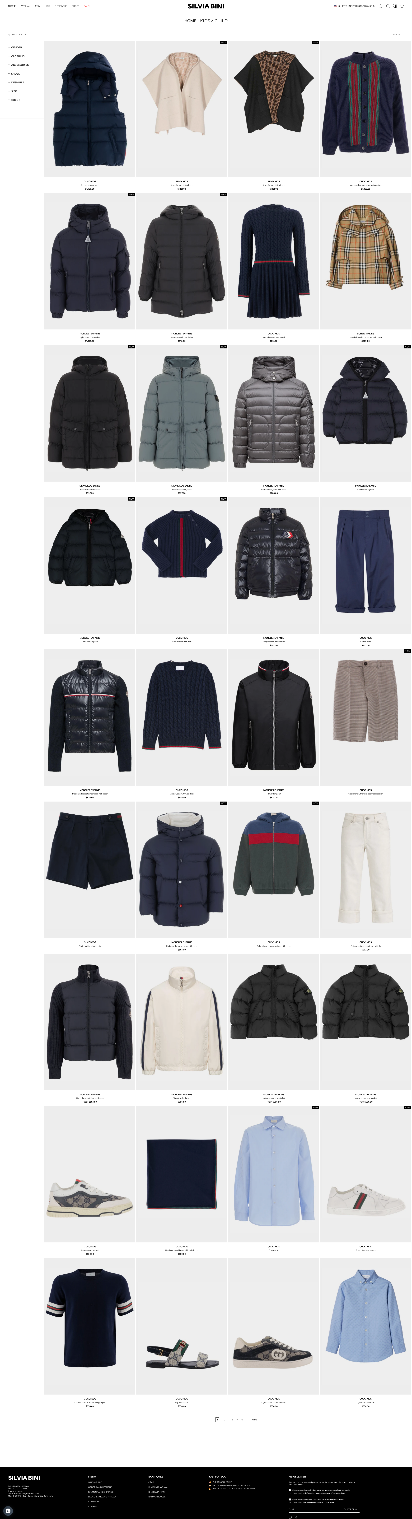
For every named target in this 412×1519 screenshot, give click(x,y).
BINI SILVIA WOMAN (158, 1487)
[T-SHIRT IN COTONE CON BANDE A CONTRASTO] (89, 1326)
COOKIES (92, 1506)
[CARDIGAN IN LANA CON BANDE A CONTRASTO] (365, 109)
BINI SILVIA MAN (156, 1492)
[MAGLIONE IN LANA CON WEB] (181, 565)
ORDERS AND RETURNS (100, 1487)
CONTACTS (93, 1501)
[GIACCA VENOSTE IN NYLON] (181, 1022)
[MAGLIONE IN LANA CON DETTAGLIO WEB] (181, 717)
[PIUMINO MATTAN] (89, 565)
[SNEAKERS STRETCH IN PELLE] (365, 1174)
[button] (26, 6)
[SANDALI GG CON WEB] (181, 1326)
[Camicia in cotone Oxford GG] (365, 1326)
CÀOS (151, 1482)
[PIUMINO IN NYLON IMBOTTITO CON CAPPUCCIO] (181, 870)
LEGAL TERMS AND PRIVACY (102, 1497)
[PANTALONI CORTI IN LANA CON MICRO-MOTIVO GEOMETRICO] (365, 717)
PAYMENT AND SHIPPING (100, 1492)
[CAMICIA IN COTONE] (273, 1174)
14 (242, 1419)
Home (190, 20)
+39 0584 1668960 (20, 1486)
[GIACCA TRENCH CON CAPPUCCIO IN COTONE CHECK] (365, 261)
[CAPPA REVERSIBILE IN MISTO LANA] (181, 109)
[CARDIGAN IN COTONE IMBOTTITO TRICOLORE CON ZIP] (89, 717)
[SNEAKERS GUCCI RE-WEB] (89, 1174)
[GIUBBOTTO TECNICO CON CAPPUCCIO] (89, 413)
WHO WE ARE (95, 1482)
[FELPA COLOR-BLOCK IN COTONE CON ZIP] (273, 870)
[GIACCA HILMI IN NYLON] (273, 717)
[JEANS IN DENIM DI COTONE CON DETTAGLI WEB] (365, 870)
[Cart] (402, 6)
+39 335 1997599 (19, 1488)
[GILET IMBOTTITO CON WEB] (89, 109)
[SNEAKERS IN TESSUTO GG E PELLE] (273, 1326)
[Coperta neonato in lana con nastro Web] (181, 1174)
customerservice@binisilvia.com (23, 1493)
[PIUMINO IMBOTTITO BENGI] (273, 565)
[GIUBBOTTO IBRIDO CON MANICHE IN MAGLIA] (89, 1022)
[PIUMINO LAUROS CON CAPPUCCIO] (273, 413)
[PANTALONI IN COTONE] (365, 565)
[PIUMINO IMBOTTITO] (365, 413)
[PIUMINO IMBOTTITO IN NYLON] (89, 261)
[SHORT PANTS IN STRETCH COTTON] (89, 870)
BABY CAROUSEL (156, 1497)
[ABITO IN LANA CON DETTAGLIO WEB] (273, 261)
